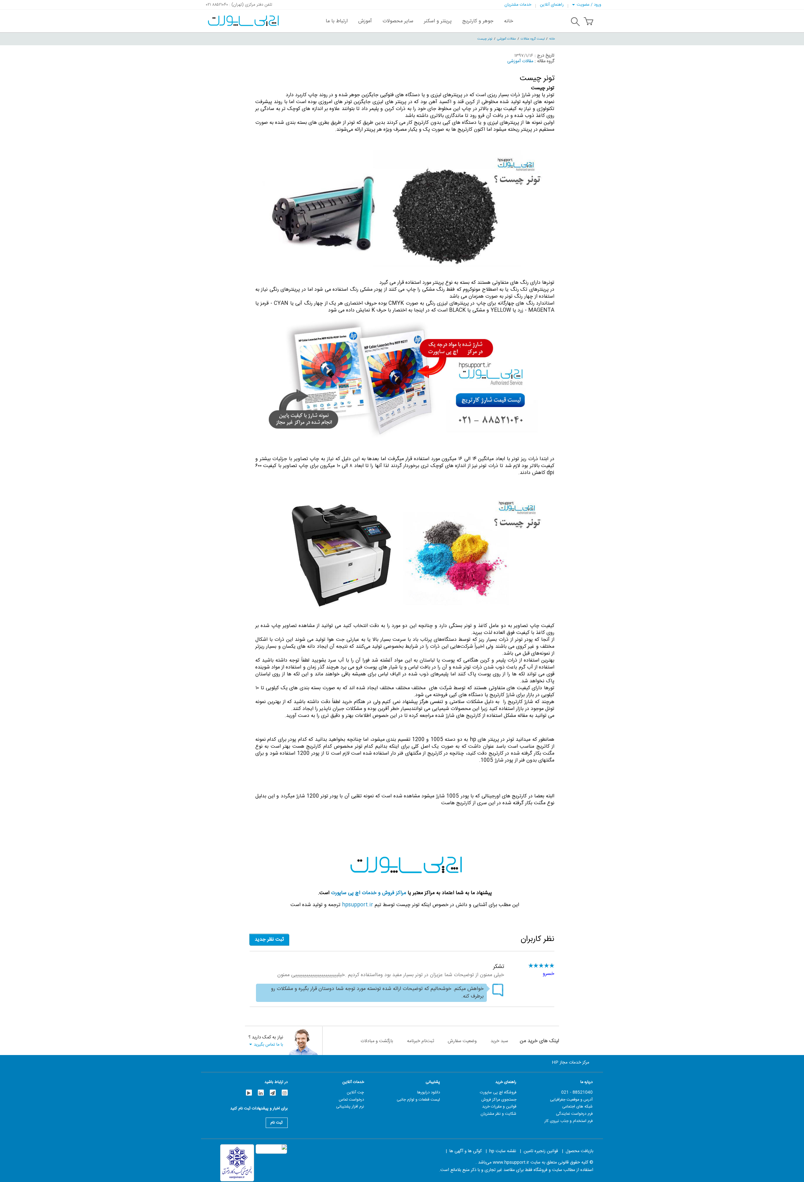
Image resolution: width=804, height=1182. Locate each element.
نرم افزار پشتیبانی (350, 1106)
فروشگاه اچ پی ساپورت (498, 1092)
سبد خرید (499, 1041)
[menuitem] (508, 21)
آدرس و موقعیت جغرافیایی (571, 1099)
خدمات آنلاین (353, 1082)
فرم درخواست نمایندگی (574, 1113)
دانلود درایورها (428, 1092)
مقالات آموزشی (506, 38)
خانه (552, 38)
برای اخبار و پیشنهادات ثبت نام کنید (259, 1109)
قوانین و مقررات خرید (499, 1106)
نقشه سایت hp (502, 1151)
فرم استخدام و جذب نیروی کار (569, 1121)
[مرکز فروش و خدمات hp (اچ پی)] (242, 17)
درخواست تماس (351, 1099)
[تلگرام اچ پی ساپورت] (273, 1093)
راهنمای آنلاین (552, 4)
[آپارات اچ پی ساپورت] (249, 1093)
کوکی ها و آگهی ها (465, 1151)
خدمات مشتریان (517, 4)
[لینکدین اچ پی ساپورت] (261, 1093)
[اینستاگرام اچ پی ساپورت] (285, 1093)
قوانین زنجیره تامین (541, 1151)
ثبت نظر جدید (269, 939)
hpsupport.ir (357, 905)
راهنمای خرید (505, 1082)
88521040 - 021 (577, 1092)
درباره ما (586, 1082)
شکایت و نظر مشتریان (498, 1113)
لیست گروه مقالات (533, 38)
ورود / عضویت (589, 4)
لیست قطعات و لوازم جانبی (418, 1099)
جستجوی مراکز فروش (498, 1099)
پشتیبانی (433, 1082)
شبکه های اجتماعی (577, 1106)
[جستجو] (575, 23)
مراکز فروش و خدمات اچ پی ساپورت (368, 893)
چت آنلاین (355, 1092)
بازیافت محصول (579, 1151)
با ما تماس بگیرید (268, 1044)
